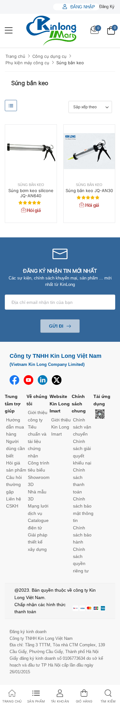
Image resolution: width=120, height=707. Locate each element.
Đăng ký (107, 6)
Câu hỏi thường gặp (14, 484)
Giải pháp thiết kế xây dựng (37, 542)
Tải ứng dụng (101, 400)
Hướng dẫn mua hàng (15, 427)
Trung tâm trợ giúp (12, 403)
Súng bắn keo (70, 62)
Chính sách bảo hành (82, 535)
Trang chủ (15, 56)
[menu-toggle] (8, 30)
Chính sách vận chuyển (82, 427)
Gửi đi (56, 326)
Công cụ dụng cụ (49, 56)
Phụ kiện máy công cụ (27, 62)
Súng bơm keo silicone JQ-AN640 (30, 193)
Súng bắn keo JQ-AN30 (89, 190)
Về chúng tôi (37, 400)
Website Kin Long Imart (60, 403)
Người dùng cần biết (15, 448)
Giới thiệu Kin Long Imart (61, 427)
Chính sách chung (79, 403)
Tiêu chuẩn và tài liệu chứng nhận (37, 441)
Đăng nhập (82, 6)
